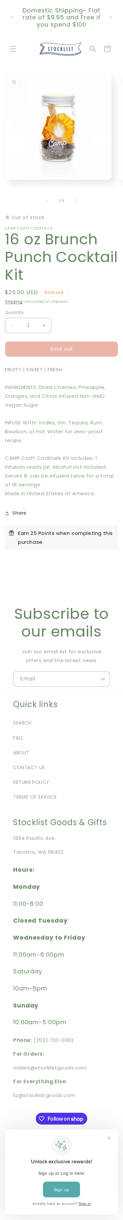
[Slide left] (47, 200)
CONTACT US (29, 767)
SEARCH (22, 723)
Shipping (14, 301)
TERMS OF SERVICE (35, 797)
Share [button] (19, 513)
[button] (13, 49)
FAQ (18, 738)
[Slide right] (76, 200)
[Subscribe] (102, 679)
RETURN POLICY (31, 782)
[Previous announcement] (12, 17)
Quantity (14, 312)
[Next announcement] (111, 17)
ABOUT (21, 752)
